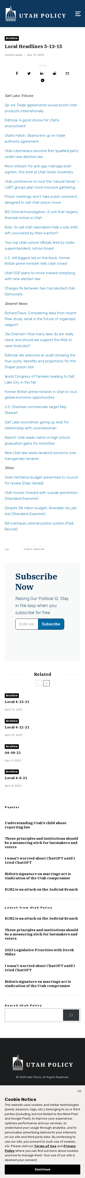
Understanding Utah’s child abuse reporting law (35, 825)
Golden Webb (13, 55)
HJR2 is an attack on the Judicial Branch (41, 889)
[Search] (71, 1015)
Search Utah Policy (23, 1005)
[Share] (17, 73)
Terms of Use (45, 1146)
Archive (12, 38)
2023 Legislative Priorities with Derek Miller (39, 952)
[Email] (67, 73)
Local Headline (35, 549)
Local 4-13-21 (17, 702)
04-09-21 (13, 753)
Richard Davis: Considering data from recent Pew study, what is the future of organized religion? (40, 319)
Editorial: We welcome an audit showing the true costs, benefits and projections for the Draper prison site (40, 361)
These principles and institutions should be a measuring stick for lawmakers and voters (41, 842)
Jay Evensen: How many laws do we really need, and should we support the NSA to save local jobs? (39, 340)
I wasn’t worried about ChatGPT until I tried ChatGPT (40, 860)
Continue (42, 1169)
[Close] (79, 1092)
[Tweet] (29, 73)
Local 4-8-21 (16, 778)
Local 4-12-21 (17, 727)
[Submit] (54, 73)
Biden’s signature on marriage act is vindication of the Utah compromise (38, 876)
